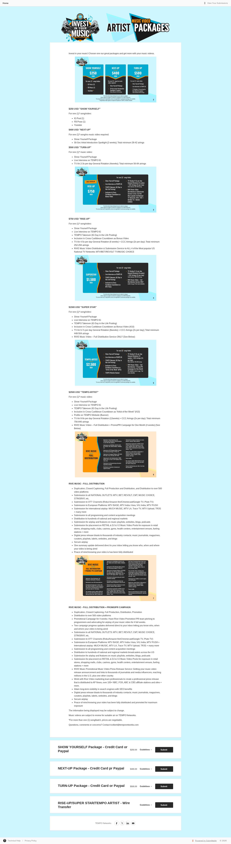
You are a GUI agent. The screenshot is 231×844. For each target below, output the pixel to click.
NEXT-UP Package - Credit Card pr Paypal (91, 768)
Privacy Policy (30, 841)
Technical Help (14, 841)
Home (5, 3)
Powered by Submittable (206, 841)
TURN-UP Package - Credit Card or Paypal (91, 786)
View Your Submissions (217, 3)
